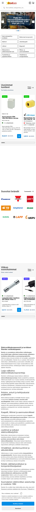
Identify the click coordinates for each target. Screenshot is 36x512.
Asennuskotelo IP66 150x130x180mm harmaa (10, 117)
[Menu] (2, 3)
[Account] (30, 3)
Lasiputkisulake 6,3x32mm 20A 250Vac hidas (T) (11, 298)
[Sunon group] (6, 217)
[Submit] (19, 136)
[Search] (18, 7)
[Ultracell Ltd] (30, 208)
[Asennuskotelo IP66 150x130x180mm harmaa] (11, 103)
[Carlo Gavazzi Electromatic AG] (18, 199)
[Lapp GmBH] (18, 217)
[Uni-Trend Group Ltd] (30, 199)
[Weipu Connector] (30, 217)
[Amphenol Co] (18, 208)
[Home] (11, 3)
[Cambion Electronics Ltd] (6, 199)
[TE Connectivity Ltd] (6, 208)
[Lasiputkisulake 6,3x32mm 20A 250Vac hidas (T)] (11, 286)
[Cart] (33, 3)
